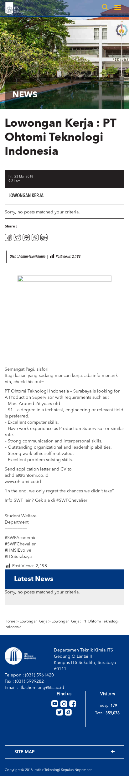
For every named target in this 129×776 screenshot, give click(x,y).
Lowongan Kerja (33, 621)
